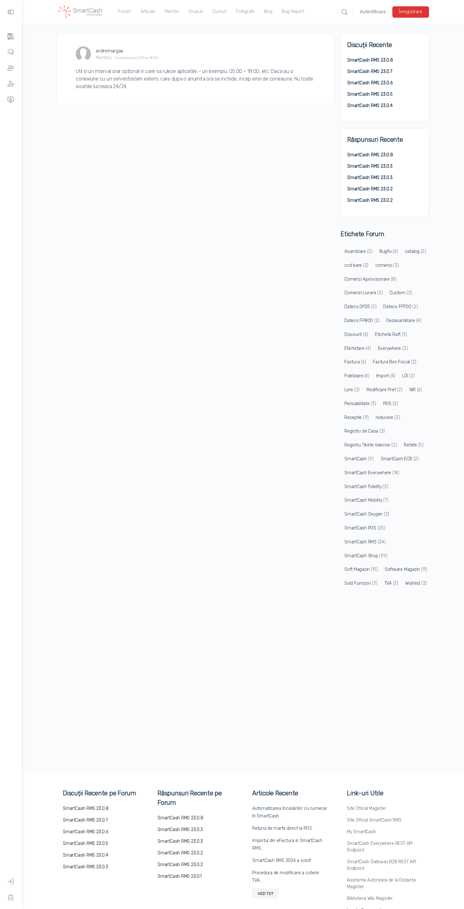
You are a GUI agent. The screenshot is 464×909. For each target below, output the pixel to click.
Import (386, 376)
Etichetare (357, 348)
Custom (401, 293)
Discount (356, 334)
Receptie (356, 417)
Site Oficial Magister (366, 808)
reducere (388, 417)
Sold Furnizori (361, 583)
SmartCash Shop (365, 556)
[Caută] (344, 12)
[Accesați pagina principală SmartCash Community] (80, 11)
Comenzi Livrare (363, 293)
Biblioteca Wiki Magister (370, 898)
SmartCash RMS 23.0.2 (370, 189)
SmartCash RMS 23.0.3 (370, 166)
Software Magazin (406, 569)
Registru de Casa (364, 431)
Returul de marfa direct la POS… (283, 828)
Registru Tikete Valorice (370, 445)
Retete (414, 445)
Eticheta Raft (391, 334)
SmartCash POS (364, 528)
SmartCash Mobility (366, 500)
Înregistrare (410, 12)
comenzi (387, 265)
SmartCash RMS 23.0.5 (370, 94)
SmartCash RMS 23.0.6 (370, 83)
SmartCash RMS (365, 542)
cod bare (356, 265)
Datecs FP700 (400, 306)
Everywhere (393, 348)
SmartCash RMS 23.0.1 (180, 876)
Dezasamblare (403, 320)
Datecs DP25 (360, 306)
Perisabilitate (360, 403)
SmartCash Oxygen (366, 514)
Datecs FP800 (361, 320)
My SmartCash (361, 831)
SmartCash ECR (400, 459)
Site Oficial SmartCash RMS (374, 820)
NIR (415, 389)
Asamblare (358, 251)
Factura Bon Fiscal (394, 362)
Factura (355, 362)
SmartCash (359, 459)
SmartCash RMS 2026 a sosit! (281, 860)
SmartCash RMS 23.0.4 (370, 105)
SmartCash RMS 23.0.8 (370, 60)
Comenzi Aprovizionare (370, 279)
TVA (391, 583)
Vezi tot (266, 893)
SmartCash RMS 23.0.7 (369, 71)
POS (390, 403)
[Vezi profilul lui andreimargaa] (83, 54)
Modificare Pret (384, 389)
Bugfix (388, 251)
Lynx (352, 389)
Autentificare (373, 12)
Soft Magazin (361, 569)
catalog (415, 251)
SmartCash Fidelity (366, 486)
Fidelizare (356, 376)
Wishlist (416, 583)
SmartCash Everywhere (371, 472)
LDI (408, 376)
